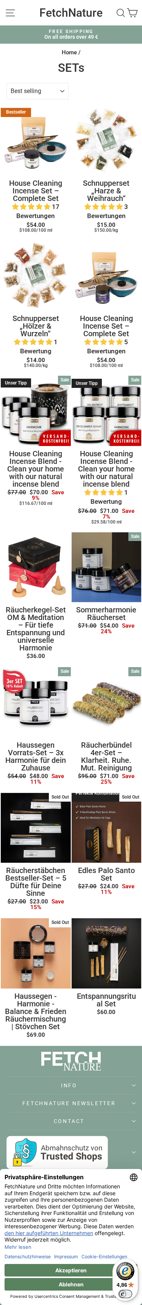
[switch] (125, 1294)
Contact (69, 1121)
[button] (32, 206)
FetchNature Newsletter (69, 1103)
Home (69, 52)
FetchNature (71, 12)
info (69, 1085)
